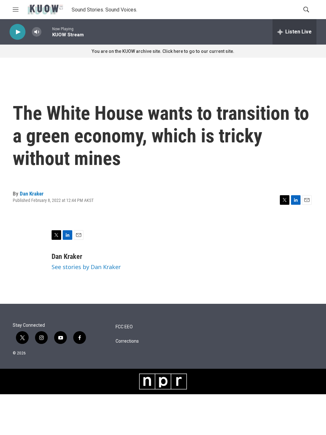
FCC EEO (124, 326)
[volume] (36, 32)
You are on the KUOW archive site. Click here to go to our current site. (163, 51)
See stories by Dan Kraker (86, 267)
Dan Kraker (32, 193)
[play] (17, 32)
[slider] (47, 31)
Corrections (127, 341)
